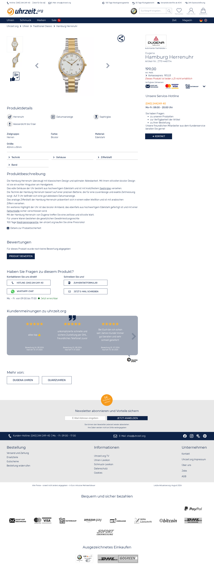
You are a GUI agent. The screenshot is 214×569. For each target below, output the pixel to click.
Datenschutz (101, 468)
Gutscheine (13, 461)
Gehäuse (61, 157)
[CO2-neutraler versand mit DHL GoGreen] (118, 558)
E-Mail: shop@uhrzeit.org (61, 3)
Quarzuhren (57, 380)
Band (15, 164)
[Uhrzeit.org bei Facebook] (185, 436)
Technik (16, 157)
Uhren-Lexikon (102, 460)
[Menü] (91, 556)
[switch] (88, 560)
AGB (184, 476)
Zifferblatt (106, 157)
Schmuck (25, 20)
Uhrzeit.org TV (101, 456)
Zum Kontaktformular (85, 283)
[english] (205, 20)
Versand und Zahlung (18, 453)
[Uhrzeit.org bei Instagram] (191, 436)
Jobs (184, 470)
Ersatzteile (12, 457)
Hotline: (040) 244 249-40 (20, 3)
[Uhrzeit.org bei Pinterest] (205, 436)
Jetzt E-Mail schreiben (85, 291)
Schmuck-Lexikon (103, 464)
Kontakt (159, 136)
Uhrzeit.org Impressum (194, 459)
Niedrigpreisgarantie (27, 222)
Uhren (10, 20)
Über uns (186, 465)
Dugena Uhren (23, 380)
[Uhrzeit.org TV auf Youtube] (198, 436)
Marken (41, 20)
